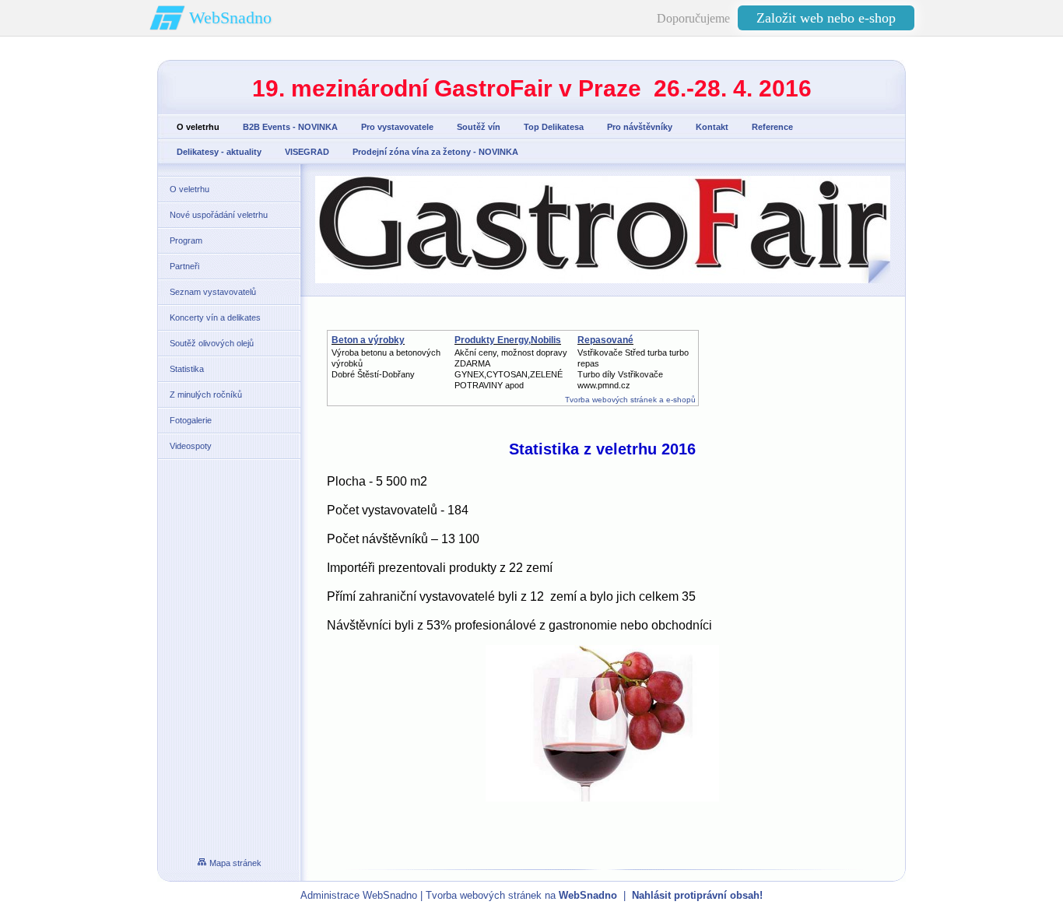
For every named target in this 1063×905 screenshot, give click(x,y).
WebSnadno (230, 17)
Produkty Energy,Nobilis (507, 340)
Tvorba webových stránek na (521, 895)
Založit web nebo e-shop (826, 18)
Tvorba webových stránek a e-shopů (630, 399)
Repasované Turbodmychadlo (614, 345)
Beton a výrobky (368, 340)
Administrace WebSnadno (358, 895)
